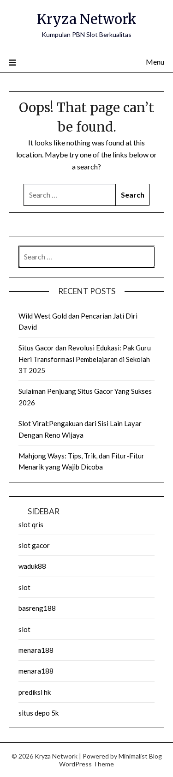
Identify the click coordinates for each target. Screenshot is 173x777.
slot (24, 587)
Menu (155, 61)
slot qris (30, 524)
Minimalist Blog (140, 756)
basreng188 (37, 608)
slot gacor (34, 545)
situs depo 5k (38, 713)
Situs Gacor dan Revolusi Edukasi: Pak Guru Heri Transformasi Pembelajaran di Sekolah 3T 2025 (84, 358)
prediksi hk (34, 692)
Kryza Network (87, 19)
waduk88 (32, 566)
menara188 (36, 650)
